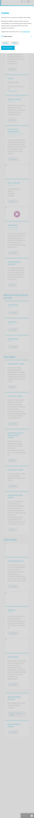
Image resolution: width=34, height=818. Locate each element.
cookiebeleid (26, 32)
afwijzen (14, 43)
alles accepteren (8, 48)
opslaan (5, 43)
